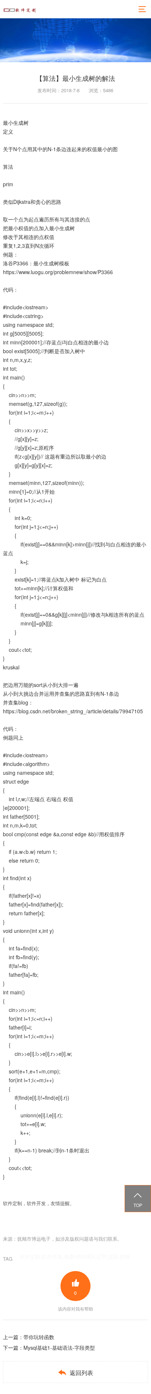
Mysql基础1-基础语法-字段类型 (59, 1347)
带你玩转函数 (38, 1337)
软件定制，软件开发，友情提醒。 (38, 1203)
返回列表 (75, 1372)
